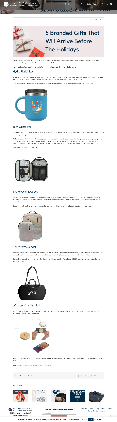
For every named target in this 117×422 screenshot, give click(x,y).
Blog (97, 409)
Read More (97, 419)
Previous (94, 19)
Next (101, 19)
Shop (103, 409)
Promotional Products (38, 365)
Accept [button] (90, 419)
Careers (109, 409)
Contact (91, 411)
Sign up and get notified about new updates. (59, 409)
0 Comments (48, 365)
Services (84, 409)
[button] (111, 4)
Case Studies (100, 411)
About (91, 409)
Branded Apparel (28, 365)
